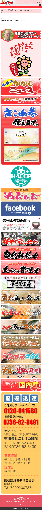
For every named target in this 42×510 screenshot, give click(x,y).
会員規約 (30, 501)
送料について (25, 501)
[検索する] (40, 5)
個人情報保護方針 (19, 501)
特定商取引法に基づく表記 (10, 501)
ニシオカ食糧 (21, 497)
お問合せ (34, 501)
